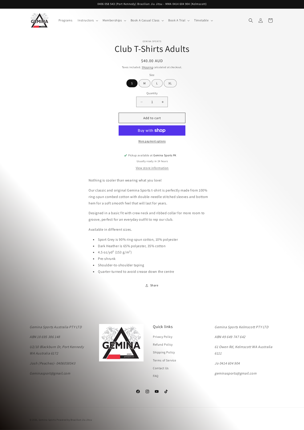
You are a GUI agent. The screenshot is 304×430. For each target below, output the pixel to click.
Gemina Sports (47, 419)
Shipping (147, 67)
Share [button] (154, 285)
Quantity (152, 93)
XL (170, 83)
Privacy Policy (162, 337)
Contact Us (161, 368)
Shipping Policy (164, 353)
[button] (87, 20)
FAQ (155, 376)
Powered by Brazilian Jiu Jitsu (74, 419)
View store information (152, 168)
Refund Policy (163, 345)
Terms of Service (164, 360)
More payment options (152, 141)
